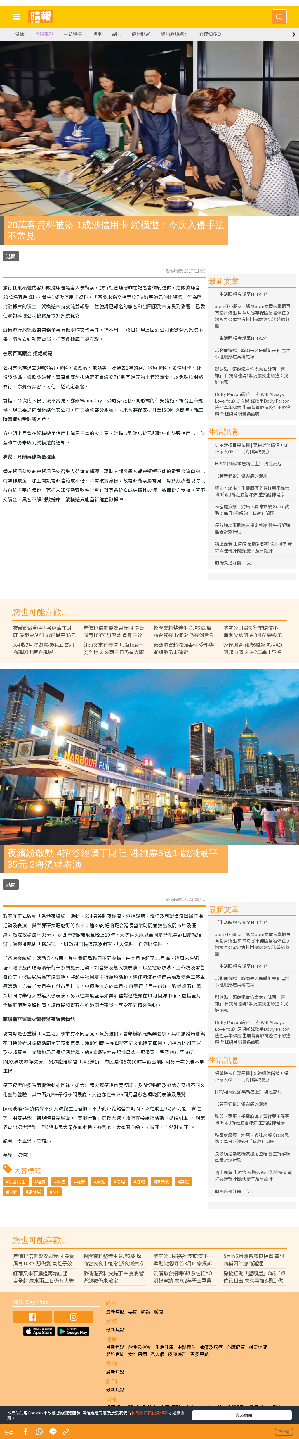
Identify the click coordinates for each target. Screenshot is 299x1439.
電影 (81, 1181)
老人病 (157, 1353)
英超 (184, 1181)
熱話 (145, 1311)
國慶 (12, 1192)
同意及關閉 (242, 1415)
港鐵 (140, 1181)
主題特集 (73, 34)
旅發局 (34, 1192)
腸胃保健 (257, 1346)
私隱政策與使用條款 (149, 1413)
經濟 (41, 1181)
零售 (61, 1181)
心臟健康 (235, 1346)
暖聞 (158, 1311)
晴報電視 (44, 34)
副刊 (116, 34)
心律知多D (210, 34)
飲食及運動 (140, 1346)
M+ (55, 1192)
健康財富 (141, 34)
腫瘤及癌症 (211, 1346)
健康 (20, 34)
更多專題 (199, 1353)
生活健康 (164, 1346)
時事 (97, 34)
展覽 (100, 1181)
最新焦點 (115, 1311)
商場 (120, 1181)
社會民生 (17, 1181)
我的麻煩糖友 (175, 34)
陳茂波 (162, 1181)
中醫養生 (186, 1346)
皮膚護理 (177, 1353)
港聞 (11, 256)
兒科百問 (115, 1353)
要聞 (133, 1311)
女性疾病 (137, 1353)
